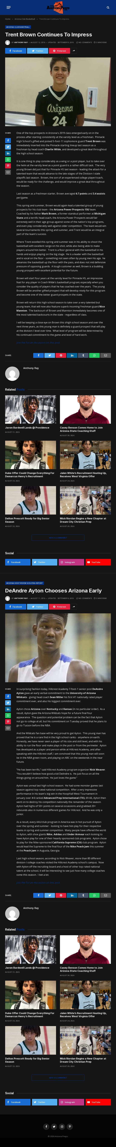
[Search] (107, 7)
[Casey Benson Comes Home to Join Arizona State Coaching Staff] (85, 409)
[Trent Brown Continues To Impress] (58, 91)
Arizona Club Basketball (18, 27)
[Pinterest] (8, 165)
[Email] (8, 172)
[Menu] (9, 7)
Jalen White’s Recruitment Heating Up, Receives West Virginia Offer (83, 475)
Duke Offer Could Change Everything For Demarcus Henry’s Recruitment (29, 475)
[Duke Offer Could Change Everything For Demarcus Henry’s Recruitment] (30, 455)
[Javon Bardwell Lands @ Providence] (30, 409)
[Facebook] (8, 140)
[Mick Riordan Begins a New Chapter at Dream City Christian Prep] (85, 500)
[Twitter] (8, 147)
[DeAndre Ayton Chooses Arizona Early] (58, 647)
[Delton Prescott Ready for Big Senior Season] (30, 500)
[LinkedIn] (8, 153)
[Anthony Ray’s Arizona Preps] (58, 7)
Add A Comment (58, 537)
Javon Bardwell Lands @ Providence (27, 427)
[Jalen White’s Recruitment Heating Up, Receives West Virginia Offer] (85, 455)
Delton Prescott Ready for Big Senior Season (27, 520)
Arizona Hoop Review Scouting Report (24, 583)
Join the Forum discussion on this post (38, 342)
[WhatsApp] (8, 159)
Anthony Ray (21, 42)
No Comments (85, 42)
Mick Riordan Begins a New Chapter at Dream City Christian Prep (83, 520)
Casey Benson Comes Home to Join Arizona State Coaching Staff (81, 429)
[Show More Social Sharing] (74, 51)
